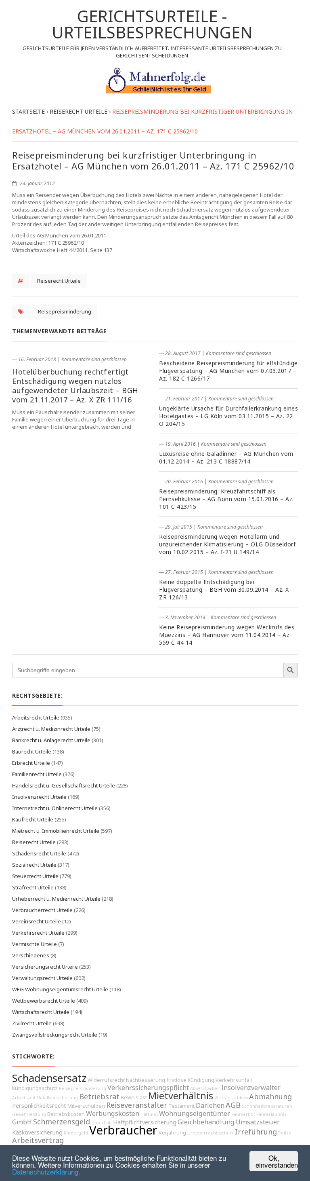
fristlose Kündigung (190, 1080)
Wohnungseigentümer (194, 1113)
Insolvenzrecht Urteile (39, 796)
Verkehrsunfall (234, 1080)
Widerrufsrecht (106, 1080)
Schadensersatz (49, 1078)
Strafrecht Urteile (33, 887)
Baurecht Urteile (31, 751)
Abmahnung (270, 1096)
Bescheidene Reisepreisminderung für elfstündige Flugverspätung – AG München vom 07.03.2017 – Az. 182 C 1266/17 (228, 370)
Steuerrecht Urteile (35, 876)
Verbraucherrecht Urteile (42, 910)
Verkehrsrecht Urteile (38, 932)
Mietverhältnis (180, 1095)
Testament (181, 1106)
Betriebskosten (66, 1114)
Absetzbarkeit (205, 1088)
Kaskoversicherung (37, 1132)
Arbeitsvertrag (38, 1140)
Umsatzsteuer (258, 1122)
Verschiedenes (30, 955)
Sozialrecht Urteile (34, 864)
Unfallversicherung (57, 1098)
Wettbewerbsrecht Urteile (43, 1000)
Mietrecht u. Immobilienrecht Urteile (55, 830)
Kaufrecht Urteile (32, 819)
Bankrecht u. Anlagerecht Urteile (51, 740)
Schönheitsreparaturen (267, 1106)
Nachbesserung (145, 1080)
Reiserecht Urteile (59, 280)
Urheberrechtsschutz (210, 1133)
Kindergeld (76, 1133)
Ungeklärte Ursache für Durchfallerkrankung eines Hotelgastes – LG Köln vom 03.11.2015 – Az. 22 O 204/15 (228, 416)
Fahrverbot (243, 1114)
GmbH (22, 1122)
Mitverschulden (86, 1106)
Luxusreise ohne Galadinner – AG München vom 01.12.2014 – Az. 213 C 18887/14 (226, 457)
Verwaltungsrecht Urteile (42, 978)
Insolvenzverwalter (251, 1087)
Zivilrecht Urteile (32, 1023)
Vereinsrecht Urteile (36, 921)
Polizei (285, 1133)
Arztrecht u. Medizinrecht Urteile (51, 728)
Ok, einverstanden (277, 1161)
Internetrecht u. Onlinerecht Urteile (55, 808)
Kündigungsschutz (35, 1088)
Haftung (149, 1114)
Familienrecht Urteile (37, 774)
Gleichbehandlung (206, 1122)
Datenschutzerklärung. (46, 1171)
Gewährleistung (29, 1114)
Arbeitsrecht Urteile (35, 717)
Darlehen (210, 1105)
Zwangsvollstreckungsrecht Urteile (54, 1034)
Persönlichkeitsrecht (39, 1105)
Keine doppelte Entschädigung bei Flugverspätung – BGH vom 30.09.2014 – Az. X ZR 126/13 (224, 589)
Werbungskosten (112, 1113)
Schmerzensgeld (61, 1121)
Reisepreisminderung (64, 311)
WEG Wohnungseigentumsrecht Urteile (60, 989)
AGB (233, 1105)
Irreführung (256, 1132)
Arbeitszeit (24, 1098)
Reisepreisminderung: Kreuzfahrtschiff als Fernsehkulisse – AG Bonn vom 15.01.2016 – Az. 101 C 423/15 (226, 498)
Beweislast (134, 1097)
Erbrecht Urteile (31, 762)
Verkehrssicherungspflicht (148, 1087)
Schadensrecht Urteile (39, 853)
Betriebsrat (99, 1096)
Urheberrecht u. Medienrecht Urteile (56, 898)
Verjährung (172, 1132)
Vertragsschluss (231, 1098)
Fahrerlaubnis (271, 1114)
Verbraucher (123, 1130)
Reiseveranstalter (136, 1105)
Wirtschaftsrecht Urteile (40, 1012)
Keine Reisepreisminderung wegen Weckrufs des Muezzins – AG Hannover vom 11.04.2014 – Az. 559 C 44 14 (226, 634)
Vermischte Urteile (34, 944)
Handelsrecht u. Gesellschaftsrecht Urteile (63, 785)
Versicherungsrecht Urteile (45, 966)
